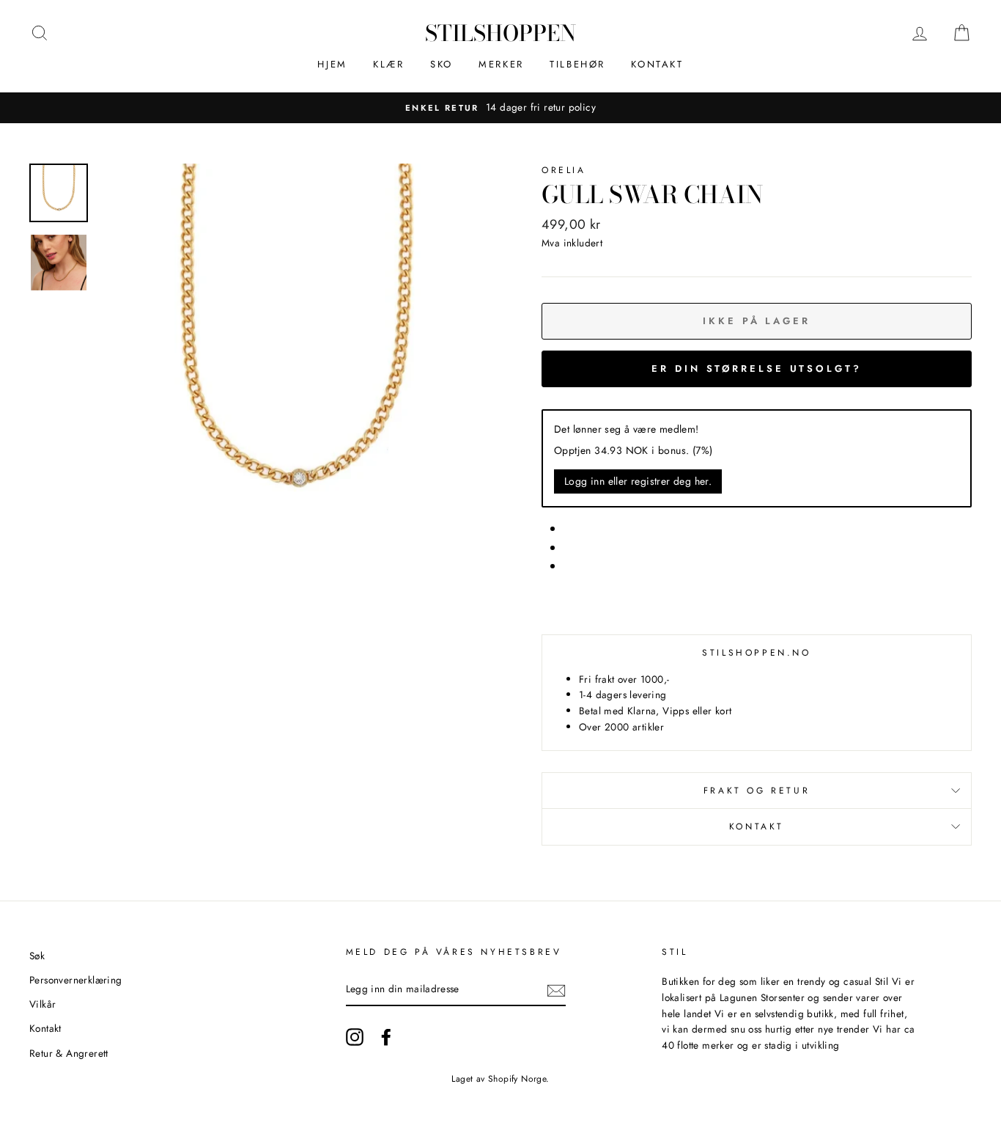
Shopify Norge (517, 1078)
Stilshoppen (500, 33)
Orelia (564, 170)
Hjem (332, 64)
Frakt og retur (756, 790)
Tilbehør (577, 64)
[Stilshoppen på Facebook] (386, 1037)
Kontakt (657, 64)
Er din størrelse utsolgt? (756, 368)
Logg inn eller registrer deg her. (638, 481)
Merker (501, 64)
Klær (388, 64)
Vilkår (42, 1004)
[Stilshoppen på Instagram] (354, 1037)
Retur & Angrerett (68, 1053)
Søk (37, 955)
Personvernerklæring (75, 979)
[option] (295, 360)
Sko (441, 64)
